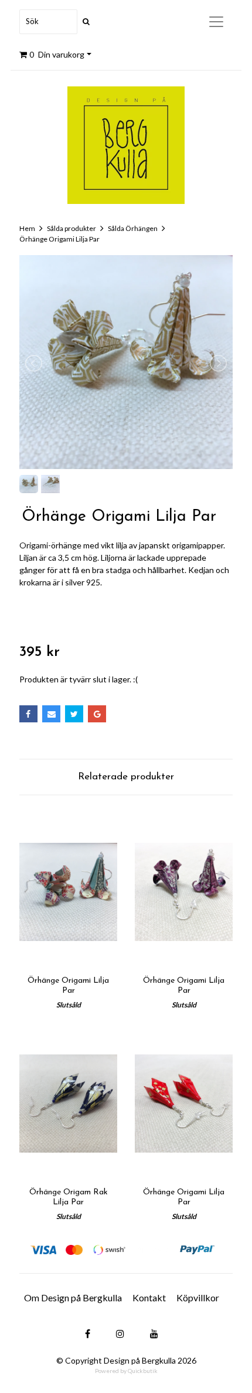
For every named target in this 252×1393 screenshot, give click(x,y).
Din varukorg (56, 54)
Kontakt (149, 1297)
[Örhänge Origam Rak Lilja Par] (68, 1103)
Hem (27, 228)
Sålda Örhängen (133, 228)
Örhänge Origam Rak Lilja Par (68, 1197)
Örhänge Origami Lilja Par (59, 239)
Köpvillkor (197, 1297)
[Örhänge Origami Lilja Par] (68, 892)
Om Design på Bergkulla (73, 1297)
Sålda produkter (71, 228)
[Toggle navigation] (216, 22)
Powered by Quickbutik (126, 1370)
